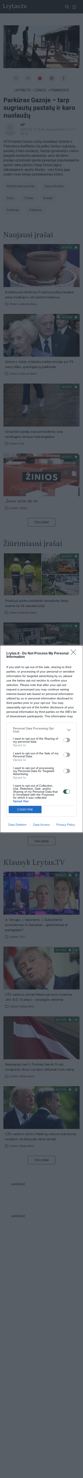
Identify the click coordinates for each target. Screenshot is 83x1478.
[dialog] (41, 739)
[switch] (66, 740)
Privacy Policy (65, 824)
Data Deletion (17, 824)
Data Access (41, 824)
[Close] (75, 654)
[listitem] (41, 730)
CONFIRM (25, 809)
